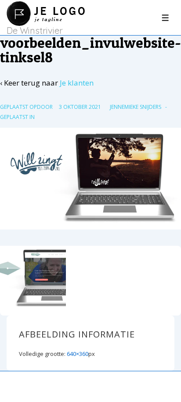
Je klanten (77, 83)
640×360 (77, 354)
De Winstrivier (35, 30)
